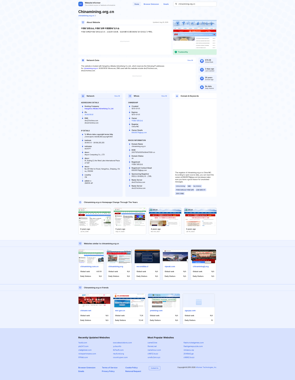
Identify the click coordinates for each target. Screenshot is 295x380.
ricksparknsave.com (87, 354)
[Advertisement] (124, 48)
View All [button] (190, 60)
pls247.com (83, 346)
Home (136, 4)
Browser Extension (151, 4)
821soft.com (118, 350)
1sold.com (82, 342)
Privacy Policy (108, 371)
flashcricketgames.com (194, 342)
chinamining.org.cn (86, 16)
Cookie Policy (131, 367)
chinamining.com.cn (89, 266)
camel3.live (152, 342)
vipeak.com (170, 266)
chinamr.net (85, 310)
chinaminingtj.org (201, 266)
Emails (166, 4)
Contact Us (154, 368)
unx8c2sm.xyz (154, 357)
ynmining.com (156, 310)
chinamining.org (115, 266)
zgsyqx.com (190, 310)
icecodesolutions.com (122, 342)
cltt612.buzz (153, 354)
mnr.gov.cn (120, 310)
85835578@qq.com (139, 132)
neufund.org (118, 354)
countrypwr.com (120, 357)
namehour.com (154, 350)
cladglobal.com (84, 350)
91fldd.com (83, 357)
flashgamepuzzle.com (193, 346)
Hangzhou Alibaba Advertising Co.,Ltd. (99, 109)
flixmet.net (152, 346)
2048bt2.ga (188, 354)
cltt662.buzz (189, 357)
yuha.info (117, 346)
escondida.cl (142, 266)
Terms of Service (109, 367)
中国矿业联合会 (137, 120)
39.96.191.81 (89, 115)
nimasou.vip (189, 350)
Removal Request (133, 371)
